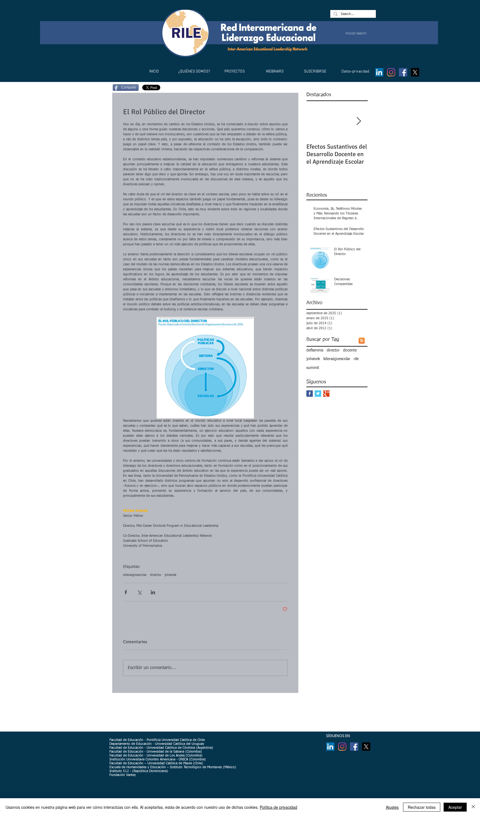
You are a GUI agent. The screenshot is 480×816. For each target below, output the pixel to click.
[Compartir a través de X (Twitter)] (139, 592)
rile (356, 359)
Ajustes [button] (392, 807)
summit (312, 368)
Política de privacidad (278, 807)
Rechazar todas (422, 807)
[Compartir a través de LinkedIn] (153, 592)
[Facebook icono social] (403, 72)
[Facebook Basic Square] (309, 393)
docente (350, 350)
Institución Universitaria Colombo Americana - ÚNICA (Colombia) (157, 759)
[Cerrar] (473, 807)
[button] (194, 71)
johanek (170, 575)
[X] (415, 72)
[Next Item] (358, 121)
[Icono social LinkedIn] (379, 72)
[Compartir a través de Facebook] (125, 592)
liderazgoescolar (135, 575)
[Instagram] (391, 72)
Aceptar (455, 807)
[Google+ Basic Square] (326, 393)
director (155, 575)
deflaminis (314, 350)
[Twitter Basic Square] (318, 393)
